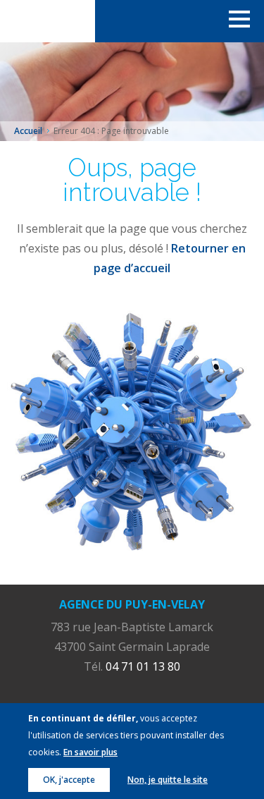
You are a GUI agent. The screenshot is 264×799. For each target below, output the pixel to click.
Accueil (28, 131)
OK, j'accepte (69, 780)
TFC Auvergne (47, 21)
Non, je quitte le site (167, 780)
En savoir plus (90, 752)
